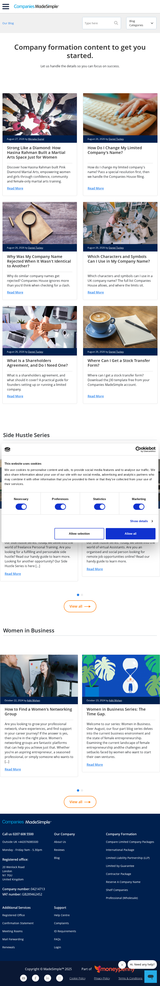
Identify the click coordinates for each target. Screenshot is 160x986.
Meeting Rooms (12, 931)
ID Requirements (65, 931)
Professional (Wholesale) (122, 898)
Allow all (130, 533)
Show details (139, 521)
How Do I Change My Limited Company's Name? (115, 150)
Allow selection (79, 533)
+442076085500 (28, 842)
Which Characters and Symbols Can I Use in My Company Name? (119, 259)
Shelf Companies (117, 890)
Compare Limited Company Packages (130, 842)
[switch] (60, 507)
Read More (15, 188)
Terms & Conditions (130, 978)
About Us (60, 842)
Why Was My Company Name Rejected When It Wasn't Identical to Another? (39, 261)
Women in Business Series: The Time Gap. (116, 712)
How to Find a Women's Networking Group (38, 712)
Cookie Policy (77, 978)
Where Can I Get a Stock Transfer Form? (119, 363)
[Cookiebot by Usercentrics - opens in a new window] (138, 449)
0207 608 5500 (23, 834)
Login (57, 947)
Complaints (61, 923)
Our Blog (8, 23)
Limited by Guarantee (120, 866)
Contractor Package (118, 874)
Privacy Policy (102, 978)
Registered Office (13, 915)
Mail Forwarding (13, 939)
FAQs (57, 939)
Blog (57, 858)
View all (75, 606)
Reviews (59, 850)
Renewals (8, 947)
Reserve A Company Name (123, 882)
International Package (120, 850)
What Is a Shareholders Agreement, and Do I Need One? (37, 363)
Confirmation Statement (18, 923)
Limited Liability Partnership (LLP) (127, 858)
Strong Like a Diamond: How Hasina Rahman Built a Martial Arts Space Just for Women (36, 152)
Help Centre (62, 915)
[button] (78, 595)
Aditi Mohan (33, 700)
